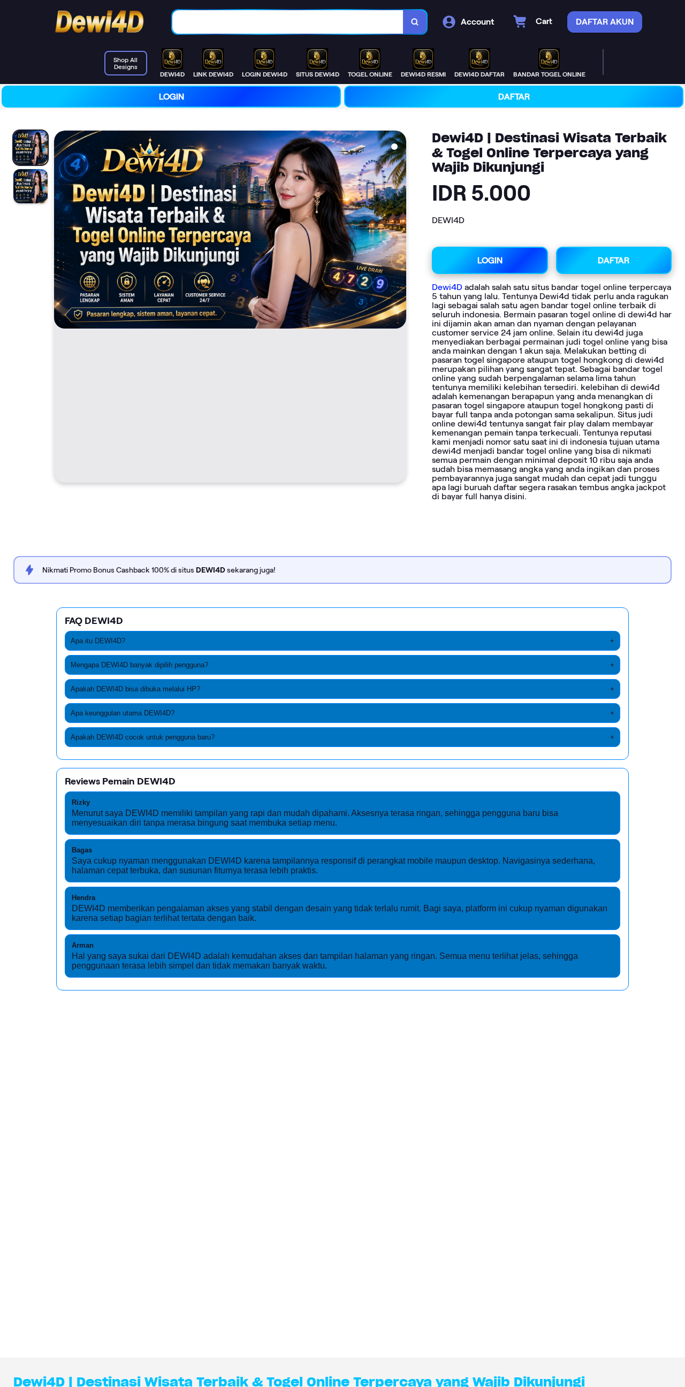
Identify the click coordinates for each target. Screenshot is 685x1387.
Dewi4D (447, 287)
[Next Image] (397, 308)
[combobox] (288, 22)
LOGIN (171, 96)
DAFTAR (514, 96)
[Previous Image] (62, 308)
